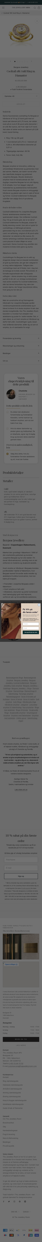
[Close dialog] (39, 605)
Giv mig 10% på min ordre (30, 632)
